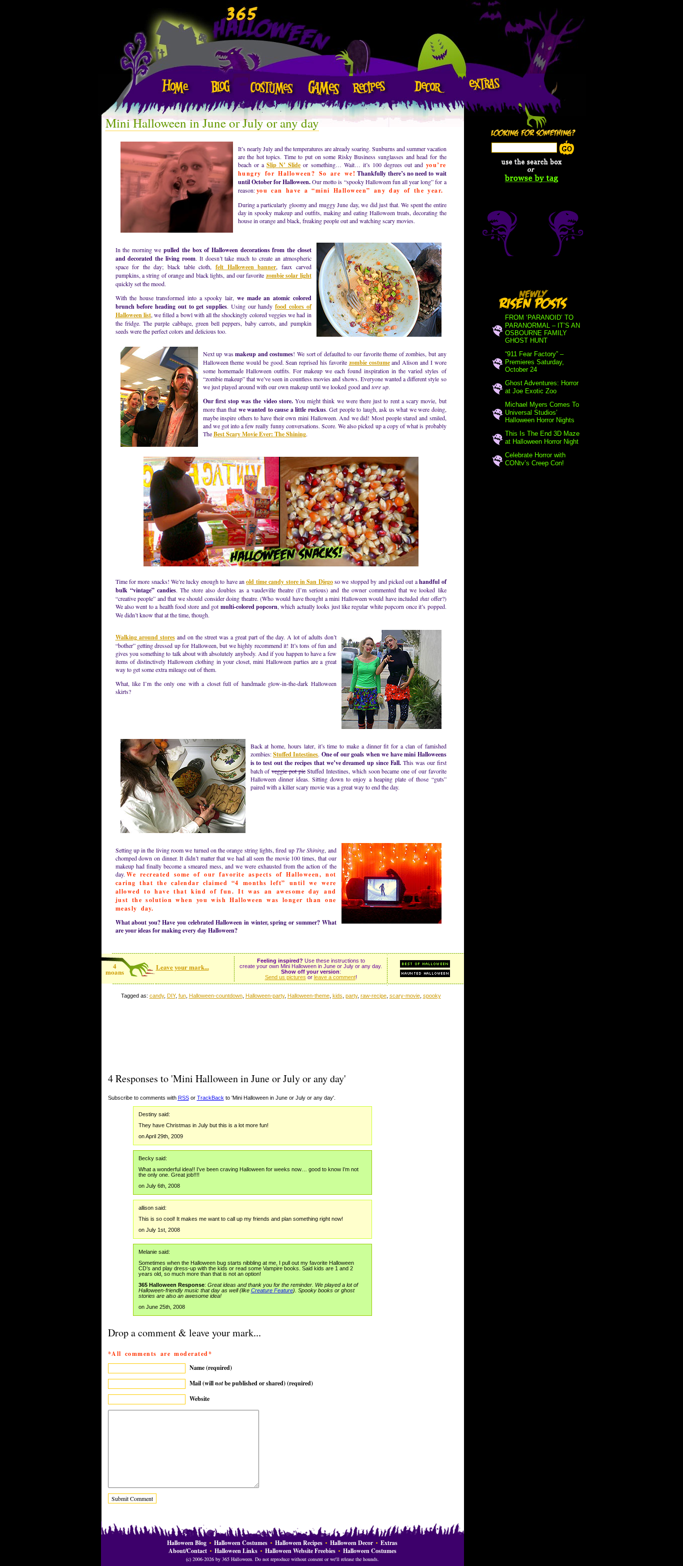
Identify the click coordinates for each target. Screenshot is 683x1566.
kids (337, 996)
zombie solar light (289, 275)
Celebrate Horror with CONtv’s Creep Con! (535, 459)
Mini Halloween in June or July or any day (212, 123)
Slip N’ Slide (283, 165)
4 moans (115, 969)
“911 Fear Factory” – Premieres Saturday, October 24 (534, 361)
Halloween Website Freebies (300, 1550)
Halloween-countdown (215, 996)
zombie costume (369, 362)
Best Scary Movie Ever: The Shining (260, 434)
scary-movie (405, 996)
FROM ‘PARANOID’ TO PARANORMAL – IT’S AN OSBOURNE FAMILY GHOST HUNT (542, 329)
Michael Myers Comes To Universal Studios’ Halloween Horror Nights (542, 412)
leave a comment (335, 977)
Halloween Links (236, 1550)
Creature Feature (272, 1290)
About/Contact (187, 1550)
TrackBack (210, 1098)
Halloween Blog (186, 1542)
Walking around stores (145, 637)
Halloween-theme (309, 996)
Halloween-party (265, 996)
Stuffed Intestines (295, 754)
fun (182, 996)
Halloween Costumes (241, 1542)
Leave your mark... (182, 967)
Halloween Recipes (298, 1542)
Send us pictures (285, 977)
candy (157, 996)
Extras (389, 1542)
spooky (432, 996)
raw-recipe (373, 996)
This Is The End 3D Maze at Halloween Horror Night (542, 437)
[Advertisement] (281, 1047)
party (352, 996)
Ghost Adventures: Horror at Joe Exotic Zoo (541, 387)
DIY (171, 996)
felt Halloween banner (246, 267)
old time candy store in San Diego (289, 581)
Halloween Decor (351, 1542)
